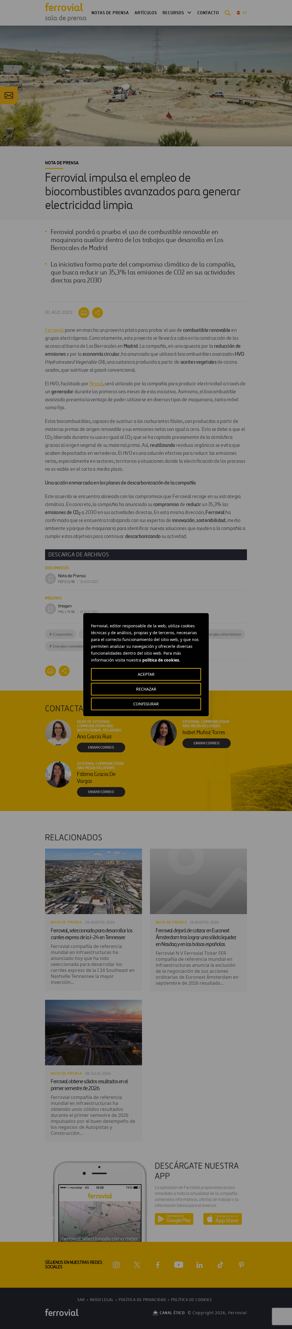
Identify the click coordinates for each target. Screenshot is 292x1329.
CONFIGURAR (146, 704)
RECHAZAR (146, 689)
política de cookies (160, 660)
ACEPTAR (146, 674)
